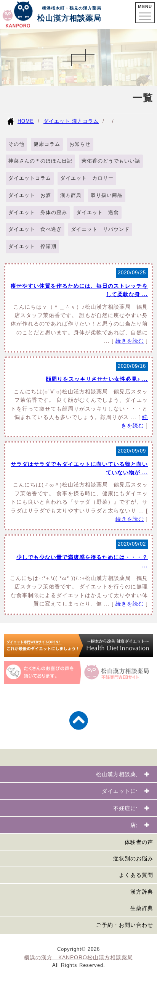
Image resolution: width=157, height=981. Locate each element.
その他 (16, 144)
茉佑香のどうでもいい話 (111, 161)
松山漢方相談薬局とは (124, 774)
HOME (26, 121)
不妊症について (133, 808)
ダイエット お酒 (29, 195)
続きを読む (129, 341)
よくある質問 (136, 875)
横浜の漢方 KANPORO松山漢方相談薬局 (78, 957)
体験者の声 (139, 842)
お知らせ (80, 144)
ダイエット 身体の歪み (37, 212)
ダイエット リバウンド (100, 229)
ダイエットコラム (29, 178)
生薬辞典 (141, 908)
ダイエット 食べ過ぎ (35, 229)
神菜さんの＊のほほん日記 (40, 161)
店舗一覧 (141, 825)
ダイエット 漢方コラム (71, 121)
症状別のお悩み (133, 858)
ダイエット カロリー (87, 178)
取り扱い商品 (107, 195)
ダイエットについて (127, 791)
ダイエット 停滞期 (32, 246)
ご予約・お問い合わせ (124, 925)
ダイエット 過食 (97, 212)
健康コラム (47, 144)
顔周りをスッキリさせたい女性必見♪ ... (97, 379)
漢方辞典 (71, 195)
